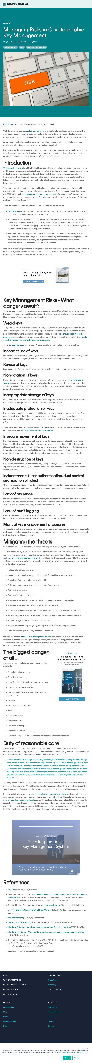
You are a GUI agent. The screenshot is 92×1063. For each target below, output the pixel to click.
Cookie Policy (80, 1052)
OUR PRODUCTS (54, 989)
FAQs (5, 1026)
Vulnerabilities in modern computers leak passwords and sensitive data (57, 932)
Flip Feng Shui (27, 430)
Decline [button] (76, 1058)
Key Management (10, 47)
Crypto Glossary (9, 1021)
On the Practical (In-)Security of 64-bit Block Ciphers (29, 910)
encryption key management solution (23, 558)
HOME (5, 975)
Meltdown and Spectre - (18, 932)
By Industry (52, 985)
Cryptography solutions (13, 168)
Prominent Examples (53, 905)
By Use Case (52, 980)
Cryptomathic (8, 42)
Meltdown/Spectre (45, 430)
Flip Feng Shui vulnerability (18, 922)
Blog (11, 124)
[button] (88, 4)
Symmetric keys (14, 211)
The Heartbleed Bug (16, 917)
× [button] (87, 1047)
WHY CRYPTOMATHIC (12, 980)
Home (5, 124)
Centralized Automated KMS (36, 47)
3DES (22, 47)
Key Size (11, 889)
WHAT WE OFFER (54, 975)
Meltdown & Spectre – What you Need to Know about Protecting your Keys (39, 927)
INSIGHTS (7, 1002)
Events (5, 1017)
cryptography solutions (34, 131)
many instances (18, 345)
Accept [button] (67, 1058)
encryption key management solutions (37, 194)
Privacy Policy (66, 1052)
